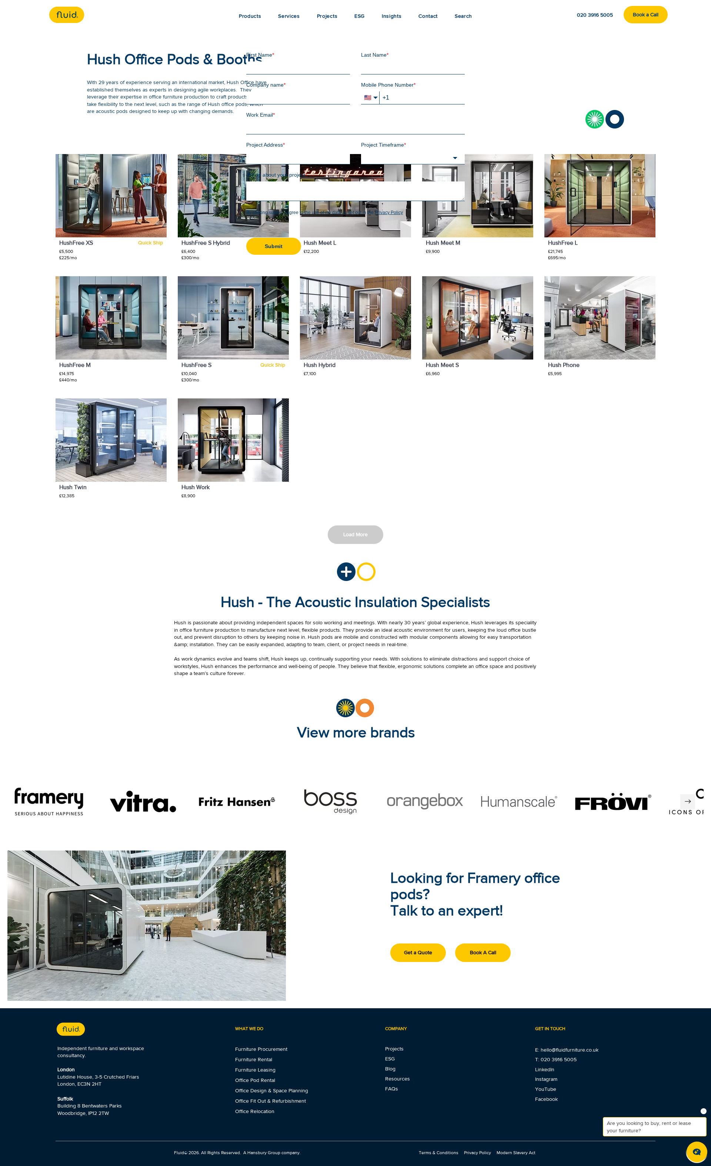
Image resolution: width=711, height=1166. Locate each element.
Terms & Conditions (439, 1152)
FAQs (391, 1089)
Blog (390, 1069)
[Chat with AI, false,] (697, 1152)
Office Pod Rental (255, 1080)
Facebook (546, 1099)
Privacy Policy (477, 1152)
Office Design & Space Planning (271, 1090)
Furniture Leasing (255, 1070)
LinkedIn (544, 1069)
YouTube (545, 1089)
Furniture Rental (253, 1059)
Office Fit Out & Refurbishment (270, 1101)
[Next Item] (687, 801)
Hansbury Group (263, 1152)
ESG (390, 1059)
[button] (391, 16)
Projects (394, 1049)
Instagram (546, 1079)
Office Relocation (254, 1111)
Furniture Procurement (261, 1049)
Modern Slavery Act (516, 1152)
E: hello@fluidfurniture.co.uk (566, 1050)
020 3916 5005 (559, 1059)
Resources (397, 1079)
